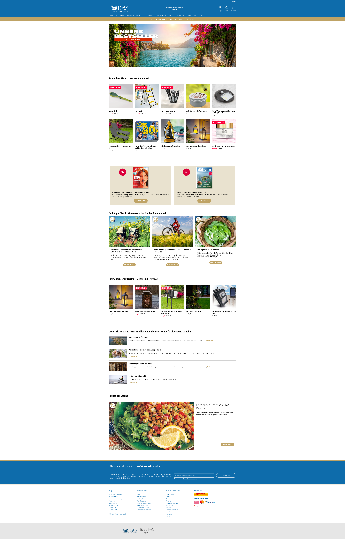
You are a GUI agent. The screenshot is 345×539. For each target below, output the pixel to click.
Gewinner (168, 507)
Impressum (169, 514)
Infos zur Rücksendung (144, 503)
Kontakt (168, 516)
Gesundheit (139, 15)
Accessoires (180, 15)
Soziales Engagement (172, 510)
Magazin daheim (113, 496)
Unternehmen (170, 494)
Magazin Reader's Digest (116, 494)
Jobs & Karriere (170, 512)
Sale (194, 15)
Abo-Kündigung (141, 501)
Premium (171, 15)
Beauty (189, 15)
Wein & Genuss (161, 15)
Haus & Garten (150, 15)
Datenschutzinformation (144, 510)
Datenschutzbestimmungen (190, 479)
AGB (138, 494)
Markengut (169, 501)
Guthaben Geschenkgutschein (117, 514)
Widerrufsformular (142, 505)
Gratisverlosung (170, 505)
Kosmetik (111, 512)
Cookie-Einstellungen (143, 507)
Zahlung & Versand (142, 499)
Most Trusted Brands (172, 503)
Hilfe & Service (141, 496)
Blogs (200, 15)
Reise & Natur (113, 510)
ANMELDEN (226, 475)
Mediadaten (169, 499)
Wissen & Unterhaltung (127, 15)
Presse (168, 496)
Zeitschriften (114, 15)
